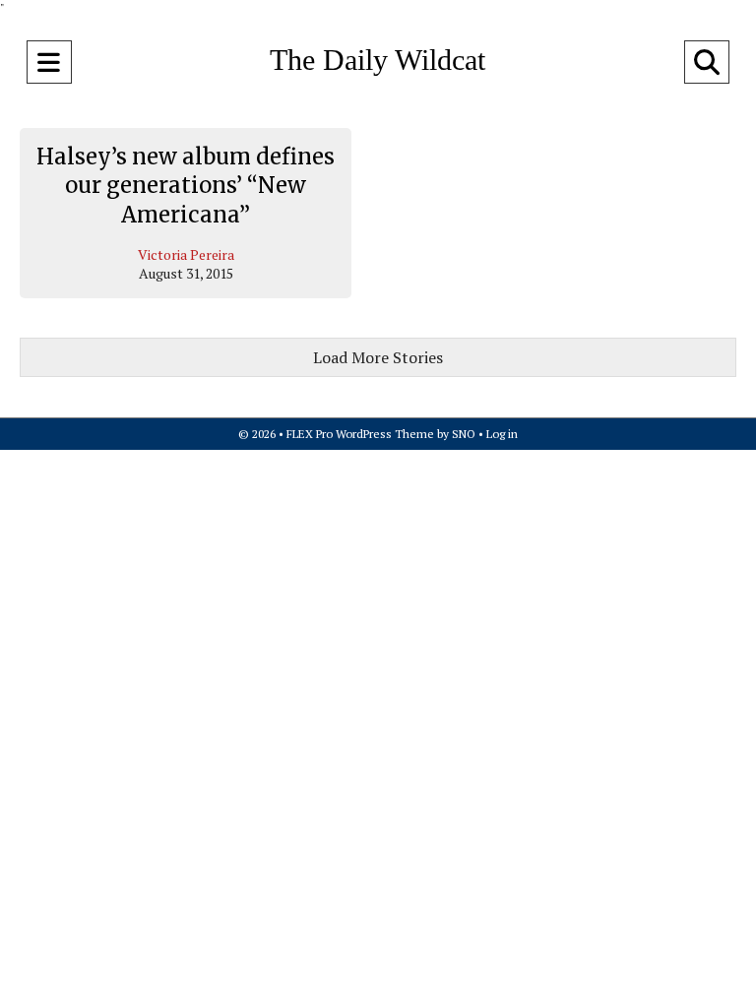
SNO (463, 433)
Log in (502, 433)
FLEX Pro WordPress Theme (360, 433)
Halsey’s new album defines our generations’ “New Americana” (185, 185)
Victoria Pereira (186, 254)
